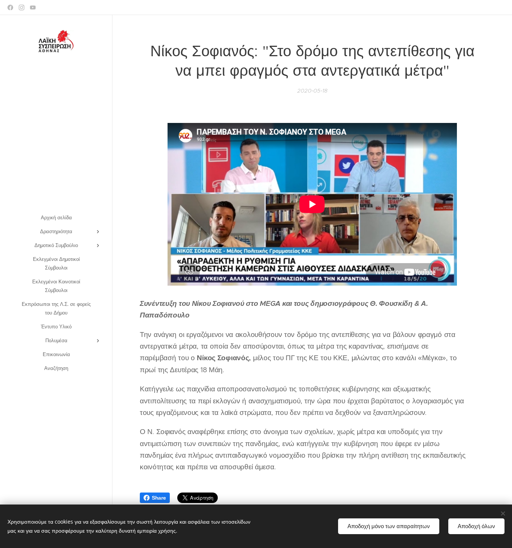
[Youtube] (32, 7)
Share (159, 498)
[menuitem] (56, 217)
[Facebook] (10, 7)
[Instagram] (21, 7)
